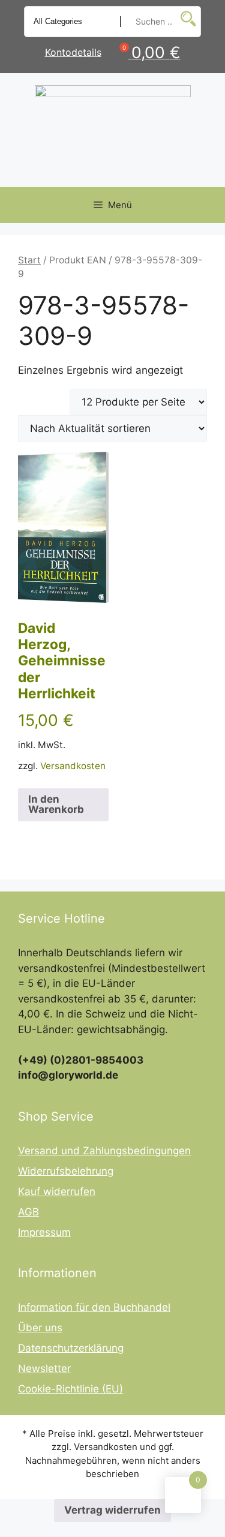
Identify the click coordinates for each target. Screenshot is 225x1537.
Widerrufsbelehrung (65, 1171)
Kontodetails (73, 52)
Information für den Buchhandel (94, 1307)
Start (29, 260)
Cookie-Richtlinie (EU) (70, 1389)
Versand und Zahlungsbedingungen (104, 1151)
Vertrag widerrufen (112, 1510)
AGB (28, 1212)
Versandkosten (73, 765)
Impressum (44, 1232)
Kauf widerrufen (56, 1191)
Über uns (40, 1328)
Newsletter (44, 1368)
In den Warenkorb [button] (56, 804)
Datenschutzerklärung (71, 1348)
